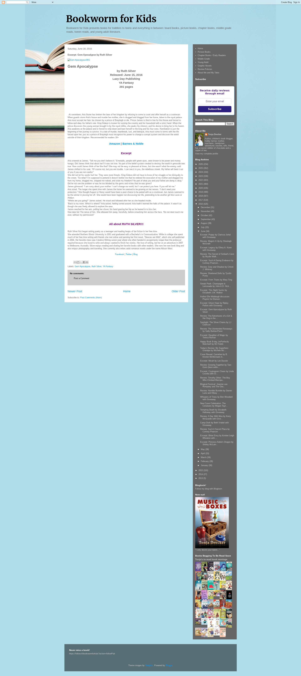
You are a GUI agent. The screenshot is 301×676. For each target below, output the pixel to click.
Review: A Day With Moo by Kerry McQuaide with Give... (215, 417)
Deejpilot (149, 665)
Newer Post (75, 291)
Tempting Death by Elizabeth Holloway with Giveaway (213, 411)
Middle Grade (204, 59)
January (205, 465)
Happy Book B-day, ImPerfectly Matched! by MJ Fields (214, 342)
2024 (200, 172)
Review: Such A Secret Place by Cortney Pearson (215, 430)
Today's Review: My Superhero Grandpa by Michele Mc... (214, 349)
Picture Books (204, 52)
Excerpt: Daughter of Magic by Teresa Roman (214, 336)
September (206, 219)
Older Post (178, 291)
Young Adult (203, 62)
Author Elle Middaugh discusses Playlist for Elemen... (215, 297)
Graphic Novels (205, 66)
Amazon (114, 143)
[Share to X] (81, 262)
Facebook (119, 254)
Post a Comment (81, 278)
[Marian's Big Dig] (230, 579)
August (204, 223)
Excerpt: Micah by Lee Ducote (214, 361)
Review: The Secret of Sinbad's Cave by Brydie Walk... (217, 255)
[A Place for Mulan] (230, 589)
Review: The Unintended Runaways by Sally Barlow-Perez (216, 330)
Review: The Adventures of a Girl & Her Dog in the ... (216, 317)
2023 (200, 176)
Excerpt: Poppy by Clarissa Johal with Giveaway (215, 235)
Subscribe (215, 109)
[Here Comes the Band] (211, 580)
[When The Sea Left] (211, 606)
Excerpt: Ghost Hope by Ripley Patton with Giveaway (214, 304)
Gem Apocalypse (82, 266)
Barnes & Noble (132, 143)
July (203, 227)
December (206, 207)
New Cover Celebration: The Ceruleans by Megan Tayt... (214, 404)
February (205, 461)
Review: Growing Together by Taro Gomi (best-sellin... (215, 366)
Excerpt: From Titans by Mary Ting (216, 280)
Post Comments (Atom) (91, 297)
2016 (200, 204)
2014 (200, 474)
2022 (200, 180)
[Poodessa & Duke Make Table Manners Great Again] (217, 635)
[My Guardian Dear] (223, 625)
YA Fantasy (108, 266)
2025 (200, 168)
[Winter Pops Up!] (211, 589)
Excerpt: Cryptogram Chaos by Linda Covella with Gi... (217, 372)
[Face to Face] (199, 608)
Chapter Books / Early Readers (212, 55)
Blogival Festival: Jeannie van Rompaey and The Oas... (213, 385)
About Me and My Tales (208, 72)
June (203, 231)
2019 (200, 192)
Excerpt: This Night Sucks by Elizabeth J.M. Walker (213, 291)
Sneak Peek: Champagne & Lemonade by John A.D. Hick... (215, 284)
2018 (200, 196)
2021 (200, 184)
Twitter (129, 254)
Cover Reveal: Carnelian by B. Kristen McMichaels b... (214, 355)
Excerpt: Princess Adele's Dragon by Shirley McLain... (216, 443)
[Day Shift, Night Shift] (217, 595)
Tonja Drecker (214, 134)
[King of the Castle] (223, 617)
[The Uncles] (205, 617)
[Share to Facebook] (84, 262)
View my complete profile (206, 153)
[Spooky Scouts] (199, 624)
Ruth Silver (96, 266)
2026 (200, 164)
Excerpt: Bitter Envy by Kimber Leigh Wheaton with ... (217, 436)
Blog (135, 254)
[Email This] (75, 262)
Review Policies (205, 69)
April (203, 453)
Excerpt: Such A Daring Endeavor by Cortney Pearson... (216, 261)
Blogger (169, 665)
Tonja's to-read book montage (211, 559)
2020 (200, 188)
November (206, 211)
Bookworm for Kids (111, 19)
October (205, 215)
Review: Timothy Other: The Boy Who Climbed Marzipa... (215, 379)
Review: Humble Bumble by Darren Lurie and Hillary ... (216, 391)
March (204, 457)
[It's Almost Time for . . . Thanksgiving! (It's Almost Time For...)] (199, 635)
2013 (200, 478)
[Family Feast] (223, 587)
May (203, 449)
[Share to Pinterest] (87, 262)
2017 (200, 200)
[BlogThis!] (78, 262)
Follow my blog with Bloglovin (208, 489)
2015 (200, 470)
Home (127, 291)
